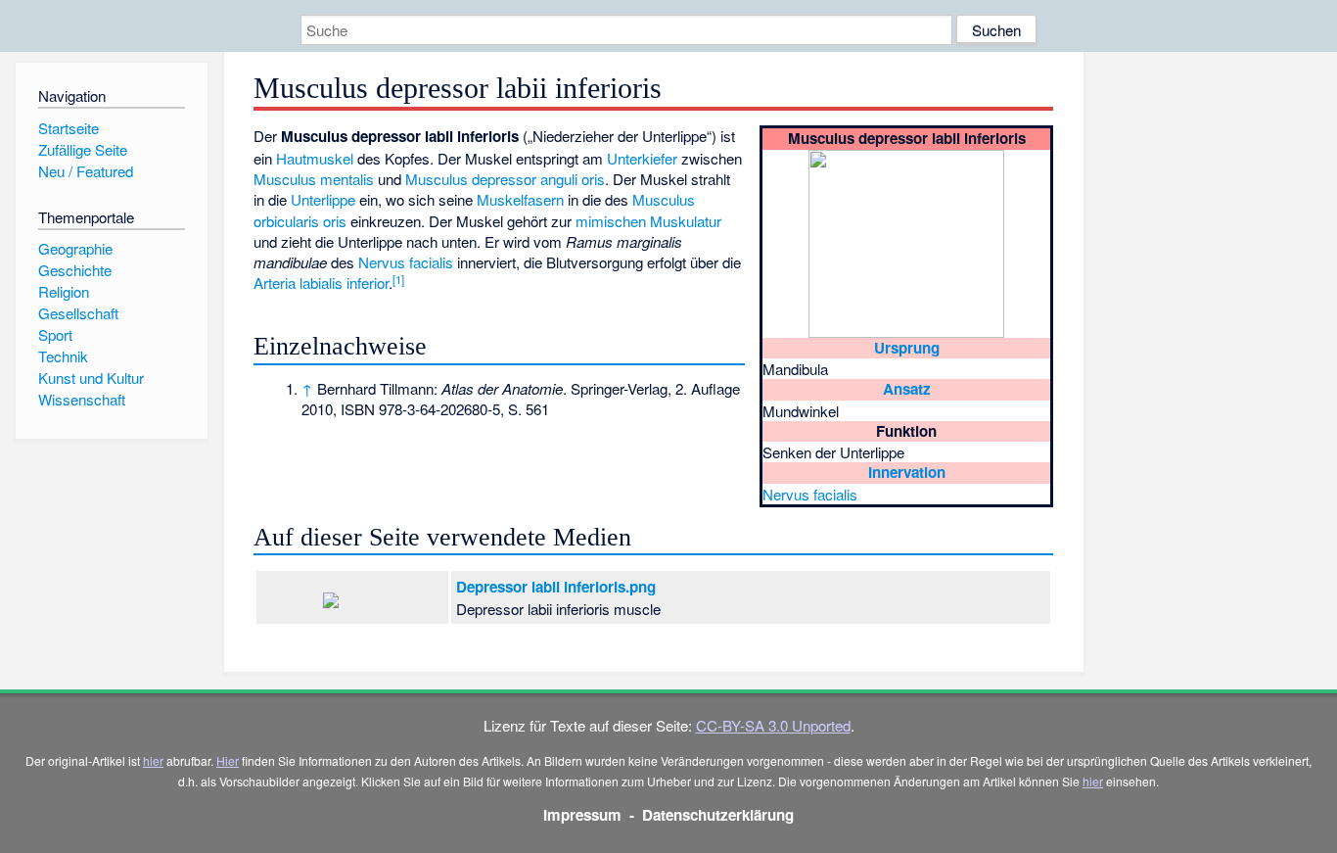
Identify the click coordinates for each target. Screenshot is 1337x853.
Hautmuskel (314, 158)
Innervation (906, 472)
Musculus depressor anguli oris (505, 178)
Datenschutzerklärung (718, 815)
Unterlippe (323, 199)
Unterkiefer (642, 158)
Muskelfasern (520, 199)
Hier (227, 760)
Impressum (582, 815)
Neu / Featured (85, 171)
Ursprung (907, 347)
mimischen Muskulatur (648, 221)
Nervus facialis (809, 494)
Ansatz (907, 389)
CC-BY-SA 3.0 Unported (773, 725)
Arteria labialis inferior (321, 282)
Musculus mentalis (314, 178)
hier (153, 760)
